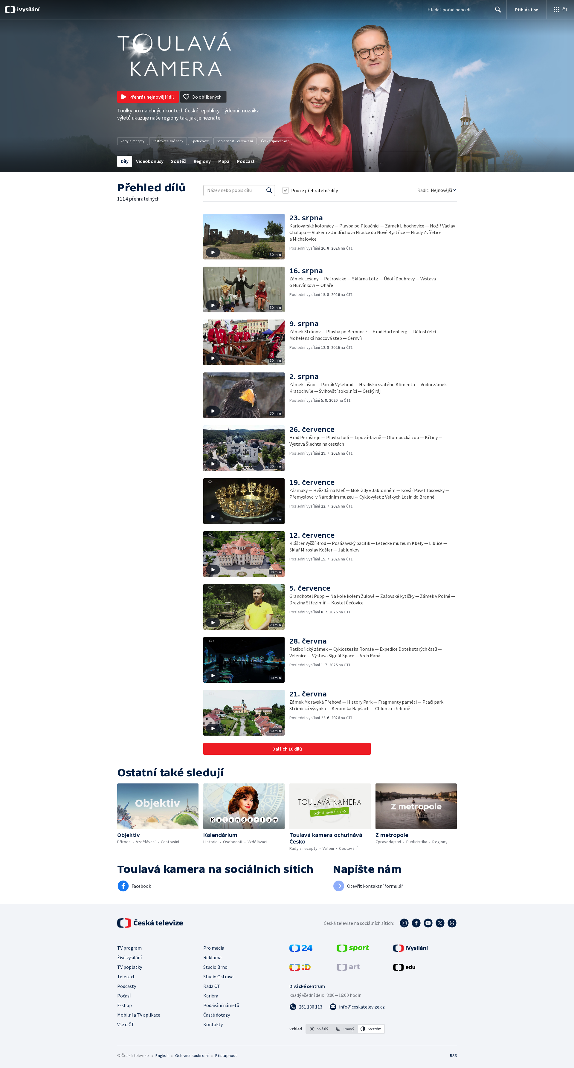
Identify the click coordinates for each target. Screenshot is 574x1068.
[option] (319, 1029)
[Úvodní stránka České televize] (150, 923)
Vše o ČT (125, 1024)
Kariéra (210, 996)
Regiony (202, 161)
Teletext (126, 977)
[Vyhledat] (269, 190)
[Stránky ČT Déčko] (300, 969)
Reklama (212, 957)
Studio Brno (215, 967)
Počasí (124, 996)
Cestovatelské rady (168, 141)
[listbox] (345, 1029)
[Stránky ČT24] (300, 950)
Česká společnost (275, 141)
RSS (453, 1055)
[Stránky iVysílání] (410, 950)
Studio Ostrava (218, 977)
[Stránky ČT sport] (353, 950)
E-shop (124, 1005)
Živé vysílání (129, 957)
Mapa (224, 161)
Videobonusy (150, 161)
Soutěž (178, 161)
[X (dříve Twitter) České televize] (440, 923)
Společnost (200, 141)
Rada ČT (211, 986)
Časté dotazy (216, 1015)
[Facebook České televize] (416, 923)
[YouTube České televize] (428, 923)
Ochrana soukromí (192, 1055)
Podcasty (126, 986)
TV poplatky (129, 967)
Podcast (246, 161)
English (161, 1055)
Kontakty (213, 1024)
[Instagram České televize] (404, 923)
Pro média (213, 948)
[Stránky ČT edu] (404, 969)
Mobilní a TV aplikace (138, 1015)
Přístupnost (226, 1055)
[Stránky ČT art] (348, 969)
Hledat (498, 9)
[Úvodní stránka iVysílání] (28, 9)
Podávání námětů (221, 1005)
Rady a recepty (132, 141)
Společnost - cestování (235, 141)
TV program (129, 948)
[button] (246, 236)
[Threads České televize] (452, 923)
